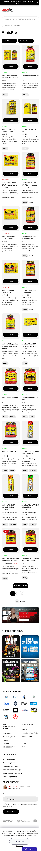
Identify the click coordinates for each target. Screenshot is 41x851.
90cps (5, 363)
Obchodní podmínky (10, 777)
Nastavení (19, 846)
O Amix (24, 729)
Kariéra (24, 747)
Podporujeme (27, 736)
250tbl (5, 417)
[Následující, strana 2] (26, 593)
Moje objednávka (9, 759)
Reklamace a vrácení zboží (12, 773)
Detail (11, 67)
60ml (25, 471)
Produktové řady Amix (30, 733)
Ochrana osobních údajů (12, 770)
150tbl (5, 471)
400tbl (12, 417)
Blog (23, 740)
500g (25, 202)
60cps (5, 95)
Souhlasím (19, 841)
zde (35, 835)
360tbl (32, 417)
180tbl (25, 417)
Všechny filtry (24, 41)
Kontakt (24, 743)
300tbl (12, 471)
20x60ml (33, 471)
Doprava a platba (9, 763)
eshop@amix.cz (14, 788)
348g (5, 578)
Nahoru (23, 601)
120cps (25, 95)
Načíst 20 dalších (20, 586)
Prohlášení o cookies (10, 766)
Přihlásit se (11, 812)
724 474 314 (12, 786)
